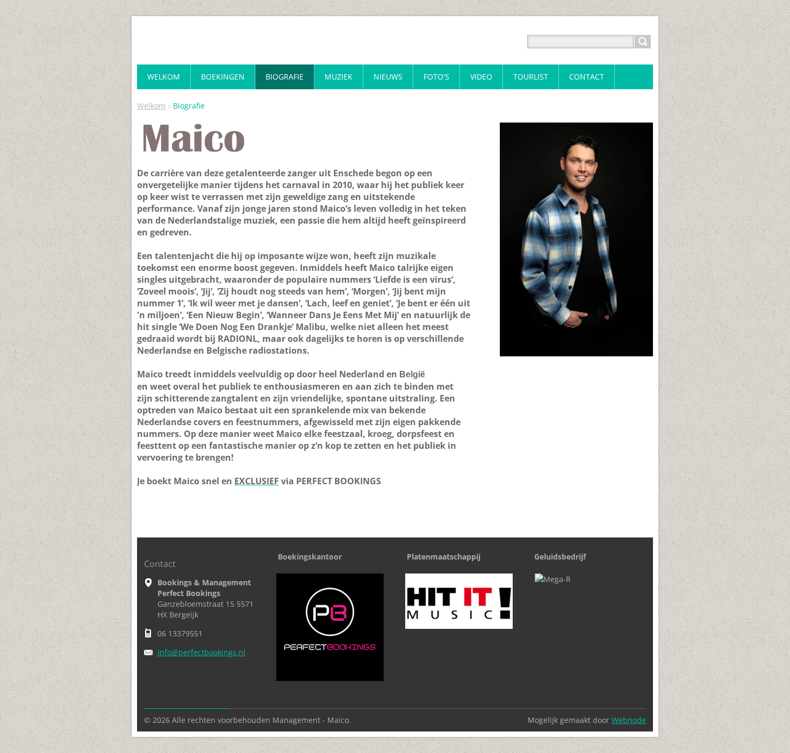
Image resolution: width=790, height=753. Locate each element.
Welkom (151, 106)
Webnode (629, 720)
